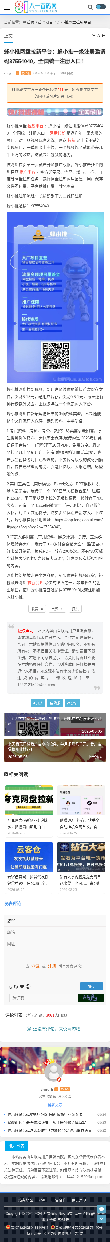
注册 (52, 966)
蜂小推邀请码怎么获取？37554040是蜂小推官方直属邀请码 (57, 1130)
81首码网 (50, 1213)
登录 (35, 966)
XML (42, 1200)
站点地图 (25, 1200)
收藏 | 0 (37, 609)
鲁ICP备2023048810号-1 (29, 1227)
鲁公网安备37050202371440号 (79, 1227)
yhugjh (17, 73)
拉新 (72, 140)
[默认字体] (99, 35)
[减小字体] (94, 35)
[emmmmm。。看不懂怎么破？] (16, 986)
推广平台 (27, 171)
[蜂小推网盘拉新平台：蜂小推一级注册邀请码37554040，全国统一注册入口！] (55, 297)
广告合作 (58, 1200)
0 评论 (50, 73)
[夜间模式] (101, 6)
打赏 (75, 609)
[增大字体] (104, 35)
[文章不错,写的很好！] (11, 986)
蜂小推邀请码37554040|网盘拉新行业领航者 (45, 1114)
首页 (30, 22)
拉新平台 (36, 125)
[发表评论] (101, 1209)
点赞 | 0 (57, 609)
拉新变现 (36, 582)
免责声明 (79, 1200)
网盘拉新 (58, 133)
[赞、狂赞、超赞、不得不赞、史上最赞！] (22, 986)
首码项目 (45, 22)
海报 (56, 703)
